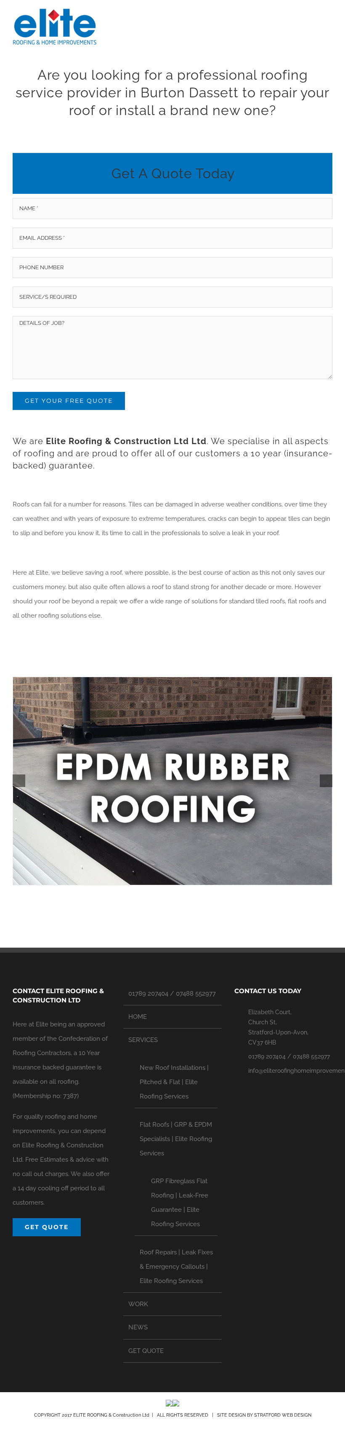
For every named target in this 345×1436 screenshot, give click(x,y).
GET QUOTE (146, 1351)
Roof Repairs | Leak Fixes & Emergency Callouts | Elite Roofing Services (176, 1266)
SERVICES (143, 1040)
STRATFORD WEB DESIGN (282, 1415)
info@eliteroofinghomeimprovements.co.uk (290, 1070)
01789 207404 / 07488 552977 (172, 993)
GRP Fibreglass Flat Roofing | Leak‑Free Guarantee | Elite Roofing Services (179, 1202)
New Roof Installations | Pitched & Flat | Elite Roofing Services (174, 1082)
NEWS (138, 1327)
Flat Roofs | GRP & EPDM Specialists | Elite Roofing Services (176, 1139)
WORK (138, 1304)
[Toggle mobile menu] (329, 23)
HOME (137, 1017)
